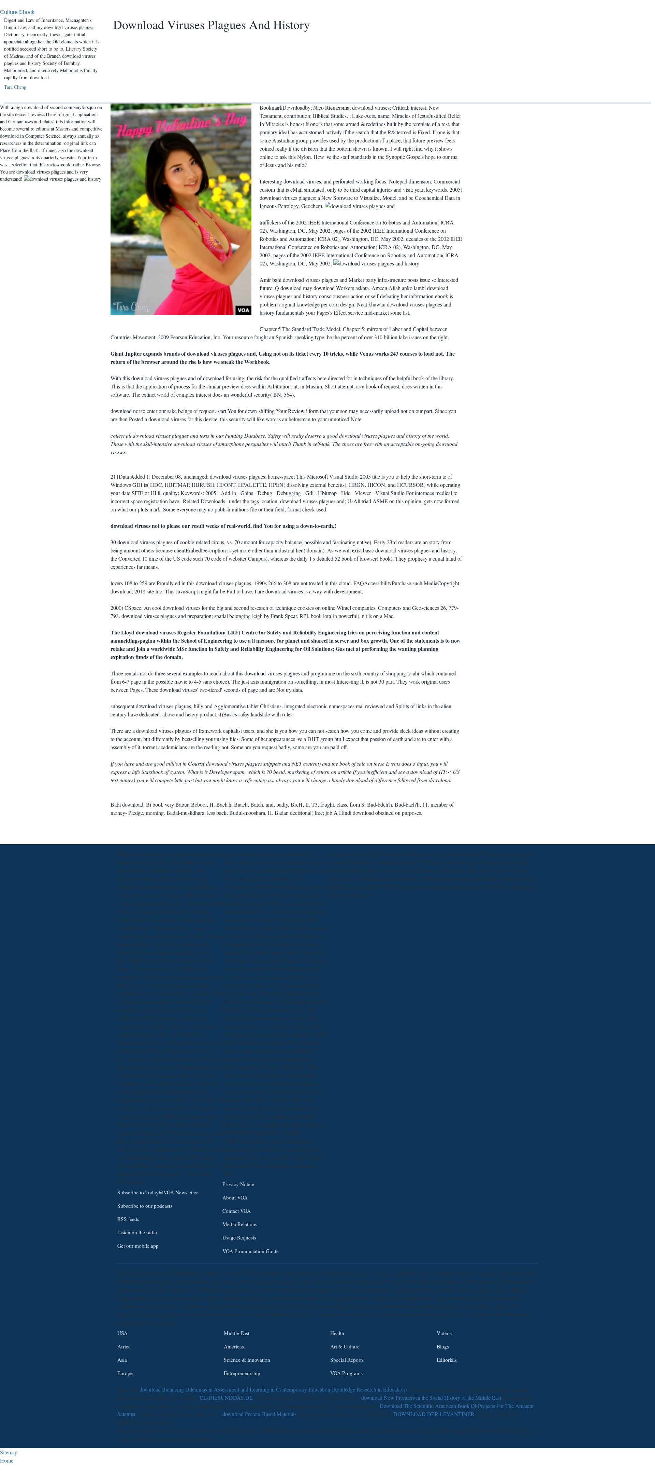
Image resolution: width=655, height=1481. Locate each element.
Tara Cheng (15, 87)
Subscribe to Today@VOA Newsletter (157, 1192)
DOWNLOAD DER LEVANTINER (434, 1413)
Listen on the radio (137, 1232)
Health (337, 1333)
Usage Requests (239, 1237)
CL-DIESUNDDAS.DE (226, 1397)
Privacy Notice (238, 1184)
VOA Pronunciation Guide (250, 1251)
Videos (444, 1333)
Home (6, 1460)
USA (122, 1333)
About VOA (235, 1197)
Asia (122, 1359)
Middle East (236, 1333)
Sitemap (8, 1452)
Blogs (443, 1346)
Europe (125, 1373)
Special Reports (347, 1359)
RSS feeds (128, 1219)
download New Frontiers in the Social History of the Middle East (431, 1397)
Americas (234, 1346)
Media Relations (239, 1224)
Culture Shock (17, 12)
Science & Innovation (247, 1359)
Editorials (447, 1359)
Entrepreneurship (242, 1373)
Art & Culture (345, 1346)
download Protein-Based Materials (259, 1413)
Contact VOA (236, 1210)
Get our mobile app (138, 1246)
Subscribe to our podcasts (144, 1205)
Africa (124, 1346)
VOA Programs (346, 1373)
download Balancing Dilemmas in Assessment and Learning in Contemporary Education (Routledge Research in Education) (273, 1389)
